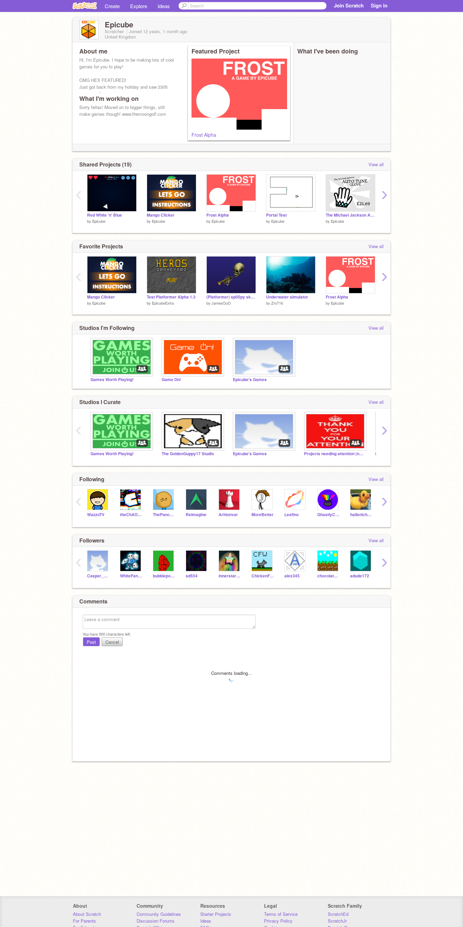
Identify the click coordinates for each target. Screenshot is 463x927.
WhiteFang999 (131, 576)
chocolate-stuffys (328, 576)
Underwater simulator (287, 297)
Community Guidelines (159, 914)
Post (91, 642)
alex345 (292, 576)
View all (376, 164)
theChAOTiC (131, 514)
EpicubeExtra (163, 303)
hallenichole (361, 514)
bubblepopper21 (164, 576)
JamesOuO (221, 303)
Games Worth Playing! (112, 379)
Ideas (164, 5)
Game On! (171, 379)
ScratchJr (337, 921)
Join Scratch (349, 5)
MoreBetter (262, 514)
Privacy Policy (278, 921)
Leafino (291, 514)
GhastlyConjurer (328, 514)
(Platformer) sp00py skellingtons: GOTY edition (231, 297)
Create (112, 5)
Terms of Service (281, 914)
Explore (138, 5)
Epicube (98, 221)
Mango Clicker (161, 215)
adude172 (359, 576)
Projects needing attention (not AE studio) (334, 454)
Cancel (112, 642)
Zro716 (277, 303)
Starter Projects (215, 914)
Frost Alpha (204, 134)
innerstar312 (230, 576)
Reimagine (196, 514)
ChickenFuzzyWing (262, 576)
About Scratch (87, 914)
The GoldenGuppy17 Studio (188, 454)
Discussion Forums (156, 921)
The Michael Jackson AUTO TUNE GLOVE (350, 215)
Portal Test (276, 215)
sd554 (192, 576)
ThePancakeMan (164, 514)
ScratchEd (338, 914)
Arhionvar (228, 514)
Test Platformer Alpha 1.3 (171, 297)
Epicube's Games (250, 379)
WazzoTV (95, 514)
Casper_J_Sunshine (98, 576)
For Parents (84, 921)
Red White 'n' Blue (104, 215)
